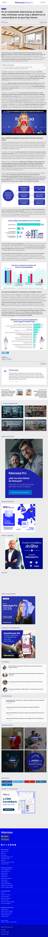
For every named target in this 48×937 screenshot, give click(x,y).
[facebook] (1, 845)
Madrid (3, 359)
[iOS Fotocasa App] (5, 836)
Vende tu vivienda (4, 916)
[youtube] (8, 845)
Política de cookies (5, 934)
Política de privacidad (5, 858)
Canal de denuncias (5, 863)
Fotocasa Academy (5, 896)
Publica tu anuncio (4, 909)
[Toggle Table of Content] (43, 65)
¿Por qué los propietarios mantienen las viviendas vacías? (15, 68)
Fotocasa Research (33, 57)
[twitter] (6, 845)
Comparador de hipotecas (6, 883)
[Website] (9, 382)
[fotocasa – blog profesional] (24, 2)
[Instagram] (17, 382)
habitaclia (8, 921)
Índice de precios (4, 875)
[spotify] (15, 845)
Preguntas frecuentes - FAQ (6, 856)
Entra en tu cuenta (4, 900)
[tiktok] (13, 845)
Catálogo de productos (5, 914)
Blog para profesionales (6, 898)
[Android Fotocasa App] (5, 839)
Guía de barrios (4, 876)
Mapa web (3, 853)
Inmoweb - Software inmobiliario (7, 901)
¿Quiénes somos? (4, 851)
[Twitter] (12, 382)
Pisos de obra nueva (5, 871)
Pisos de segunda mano (6, 869)
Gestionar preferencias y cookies (7, 862)
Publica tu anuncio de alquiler (7, 911)
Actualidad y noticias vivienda (7, 885)
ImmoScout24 (13, 921)
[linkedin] (11, 845)
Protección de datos (5, 931)
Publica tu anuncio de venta (6, 913)
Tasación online (4, 880)
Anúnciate (3, 893)
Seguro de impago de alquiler (7, 887)
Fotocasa (6, 22)
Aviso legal (3, 929)
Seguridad (3, 860)
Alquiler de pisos (4, 873)
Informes (3, 8)
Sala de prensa (4, 855)
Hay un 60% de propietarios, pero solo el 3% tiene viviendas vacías (17, 67)
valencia (9, 359)
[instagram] (4, 845)
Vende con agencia (5, 881)
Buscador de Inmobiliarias (6, 878)
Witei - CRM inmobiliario (6, 903)
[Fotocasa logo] (23, 832)
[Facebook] (15, 382)
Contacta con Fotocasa (5, 894)
